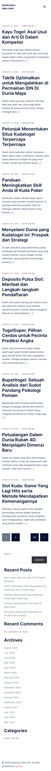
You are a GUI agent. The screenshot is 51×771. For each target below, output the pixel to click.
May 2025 (9, 722)
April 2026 (9, 667)
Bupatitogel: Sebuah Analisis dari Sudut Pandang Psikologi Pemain (23, 387)
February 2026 (11, 677)
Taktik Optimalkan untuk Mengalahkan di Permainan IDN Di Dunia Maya (25, 85)
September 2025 (12, 702)
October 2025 (11, 697)
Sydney (19, 766)
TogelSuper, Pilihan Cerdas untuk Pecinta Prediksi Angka (24, 335)
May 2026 (9, 662)
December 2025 (12, 687)
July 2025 (9, 712)
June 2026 (9, 657)
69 (34, 537)
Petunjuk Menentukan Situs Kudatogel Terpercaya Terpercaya (25, 136)
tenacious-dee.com (9, 6)
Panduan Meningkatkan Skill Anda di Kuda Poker (22, 185)
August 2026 (10, 647)
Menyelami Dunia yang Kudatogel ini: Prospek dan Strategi (25, 235)
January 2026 (11, 682)
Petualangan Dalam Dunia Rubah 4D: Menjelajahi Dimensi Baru (23, 442)
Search (7, 554)
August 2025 (10, 707)
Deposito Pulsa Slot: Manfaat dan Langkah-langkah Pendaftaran (23, 287)
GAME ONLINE (28, 26)
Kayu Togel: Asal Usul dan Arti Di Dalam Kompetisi (24, 37)
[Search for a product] (44, 7)
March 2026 (10, 672)
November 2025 (12, 692)
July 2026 (9, 652)
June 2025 (9, 717)
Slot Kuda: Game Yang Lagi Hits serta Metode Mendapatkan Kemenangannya (25, 493)
